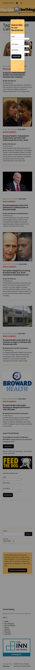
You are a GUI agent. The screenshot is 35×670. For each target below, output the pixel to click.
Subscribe (16, 56)
